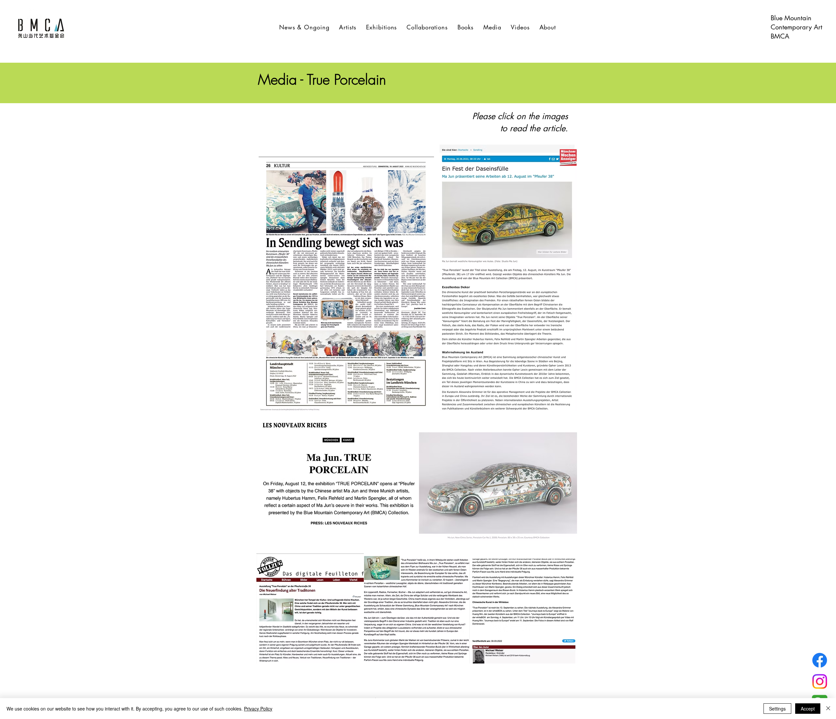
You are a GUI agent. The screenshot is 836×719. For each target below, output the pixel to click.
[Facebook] (819, 660)
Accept (808, 708)
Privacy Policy (258, 708)
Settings (777, 708)
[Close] (828, 708)
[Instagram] (819, 681)
